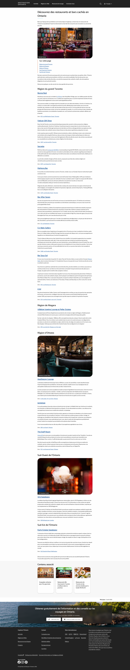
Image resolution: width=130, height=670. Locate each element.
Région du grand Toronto (45, 64)
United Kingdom (69, 638)
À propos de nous (45, 645)
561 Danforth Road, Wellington (48, 551)
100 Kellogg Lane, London (47, 520)
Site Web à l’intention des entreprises (51, 638)
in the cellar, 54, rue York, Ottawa (49, 398)
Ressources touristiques (24, 641)
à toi (39, 289)
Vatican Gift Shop (45, 120)
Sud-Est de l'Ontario (44, 72)
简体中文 (76, 634)
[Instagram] (23, 662)
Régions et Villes (22, 638)
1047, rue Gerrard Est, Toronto (48, 142)
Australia (83, 638)
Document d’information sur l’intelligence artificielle (51, 655)
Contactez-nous (70, 4)
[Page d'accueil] (24, 4)
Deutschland (83, 634)
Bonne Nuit (42, 93)
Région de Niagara (44, 66)
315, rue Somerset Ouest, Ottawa (49, 449)
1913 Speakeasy (44, 497)
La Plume (59, 96)
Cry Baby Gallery (44, 227)
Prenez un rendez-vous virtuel (73, 619)
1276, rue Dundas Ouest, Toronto (49, 193)
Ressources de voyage (58, 4)
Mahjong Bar (43, 168)
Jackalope (41, 403)
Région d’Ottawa (43, 68)
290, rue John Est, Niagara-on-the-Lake (50, 327)
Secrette (41, 146)
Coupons (20, 645)
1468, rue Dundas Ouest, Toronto (49, 251)
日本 (66, 634)
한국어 (70, 634)
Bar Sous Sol (43, 255)
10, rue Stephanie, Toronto (47, 223)
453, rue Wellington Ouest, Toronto (49, 116)
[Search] (100, 4)
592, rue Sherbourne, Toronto (48, 284)
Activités (36, 4)
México (67, 641)
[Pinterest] (26, 662)
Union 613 (40, 435)
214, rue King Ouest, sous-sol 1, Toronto (50, 299)
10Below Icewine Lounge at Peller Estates (54, 309)
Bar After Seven (44, 197)
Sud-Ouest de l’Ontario (45, 70)
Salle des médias (45, 641)
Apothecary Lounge (46, 379)
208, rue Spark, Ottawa (46, 427)
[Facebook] (19, 662)
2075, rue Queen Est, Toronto (48, 164)
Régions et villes (45, 4)
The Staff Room (44, 431)
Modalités (20, 655)
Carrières (43, 648)
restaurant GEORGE (53, 150)
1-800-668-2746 (55, 619)
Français (108, 4)
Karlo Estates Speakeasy (47, 530)
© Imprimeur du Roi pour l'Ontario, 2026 (27, 666)
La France (77, 638)
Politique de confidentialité (31, 655)
